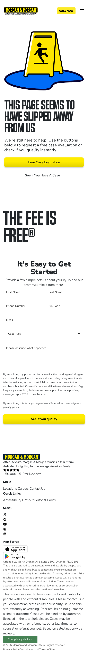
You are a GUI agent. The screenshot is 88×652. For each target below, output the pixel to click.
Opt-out (28, 500)
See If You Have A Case (43, 175)
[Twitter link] (5, 514)
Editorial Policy (45, 500)
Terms (54, 403)
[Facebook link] (5, 519)
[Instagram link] (5, 529)
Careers (23, 488)
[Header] (21, 10)
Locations (10, 488)
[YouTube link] (5, 524)
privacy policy (11, 407)
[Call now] (66, 10)
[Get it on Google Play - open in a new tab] (15, 556)
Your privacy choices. (20, 639)
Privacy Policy (11, 649)
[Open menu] (82, 10)
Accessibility (12, 500)
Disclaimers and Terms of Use (37, 649)
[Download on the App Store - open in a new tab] (15, 549)
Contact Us (37, 488)
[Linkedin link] (5, 534)
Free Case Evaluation (44, 162)
